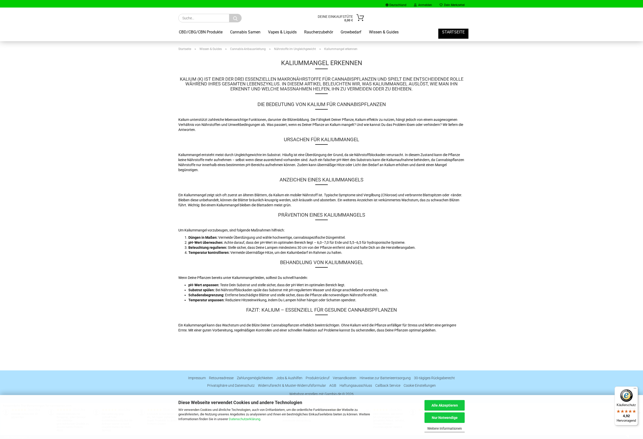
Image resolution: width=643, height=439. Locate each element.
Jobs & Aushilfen (289, 378)
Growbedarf (351, 32)
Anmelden (424, 5)
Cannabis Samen (245, 32)
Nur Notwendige (445, 418)
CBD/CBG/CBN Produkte (201, 32)
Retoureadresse (221, 378)
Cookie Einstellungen (420, 385)
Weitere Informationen (444, 428)
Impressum (197, 378)
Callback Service (387, 385)
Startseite (453, 32)
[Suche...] (235, 18)
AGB (332, 385)
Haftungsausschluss (356, 385)
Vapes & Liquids (282, 32)
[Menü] (635, 389)
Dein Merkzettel (454, 5)
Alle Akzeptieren (445, 405)
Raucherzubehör (318, 32)
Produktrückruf (318, 378)
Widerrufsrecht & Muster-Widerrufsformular (292, 385)
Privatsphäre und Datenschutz (231, 385)
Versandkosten (344, 378)
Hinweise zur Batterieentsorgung (385, 378)
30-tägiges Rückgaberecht (434, 378)
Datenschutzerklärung (244, 419)
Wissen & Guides (384, 32)
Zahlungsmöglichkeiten (255, 378)
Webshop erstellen (303, 394)
